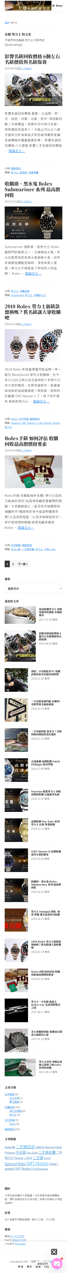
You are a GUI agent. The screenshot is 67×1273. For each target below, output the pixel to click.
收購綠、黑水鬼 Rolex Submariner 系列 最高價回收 (32, 189)
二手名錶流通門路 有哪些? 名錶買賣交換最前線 (45, 702)
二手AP (28, 1158)
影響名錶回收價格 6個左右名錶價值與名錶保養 (32, 59)
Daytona (49, 1147)
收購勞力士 (40, 295)
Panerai (18, 1158)
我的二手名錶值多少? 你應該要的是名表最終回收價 (45, 672)
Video (14, 419)
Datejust (15, 423)
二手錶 (38, 1157)
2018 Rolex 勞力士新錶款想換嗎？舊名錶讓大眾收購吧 (33, 312)
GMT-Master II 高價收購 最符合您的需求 (46, 853)
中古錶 (21, 1152)
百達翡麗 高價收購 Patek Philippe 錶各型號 (45, 763)
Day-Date (32, 1152)
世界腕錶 (16, 545)
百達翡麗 (33, 172)
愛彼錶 (23, 172)
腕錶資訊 (16, 168)
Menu (59, 5)
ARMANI (9, 1169)
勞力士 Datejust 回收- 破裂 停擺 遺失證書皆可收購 (45, 913)
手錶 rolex (49, 549)
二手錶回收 (25, 1146)
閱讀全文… (17, 150)
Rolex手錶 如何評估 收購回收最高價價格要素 (31, 441)
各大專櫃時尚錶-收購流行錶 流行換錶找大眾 (46, 1033)
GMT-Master (45, 423)
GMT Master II (29, 423)
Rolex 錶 (15, 549)
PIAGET (53, 1164)
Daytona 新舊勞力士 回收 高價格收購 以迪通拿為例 (46, 793)
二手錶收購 (28, 549)
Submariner (17, 295)
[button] (54, 1252)
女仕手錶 (14, 1098)
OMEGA (40, 1147)
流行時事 (24, 419)
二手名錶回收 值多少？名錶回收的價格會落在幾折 (46, 733)
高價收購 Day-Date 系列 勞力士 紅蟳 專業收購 (45, 823)
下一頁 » (22, 563)
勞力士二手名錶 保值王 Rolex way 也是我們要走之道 (45, 1004)
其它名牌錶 (15, 1111)
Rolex (56, 423)
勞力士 (14, 172)
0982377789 (19, 1240)
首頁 (7, 22)
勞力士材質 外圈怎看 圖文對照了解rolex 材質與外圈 (50, 1065)
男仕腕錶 (14, 1102)
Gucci (47, 1158)
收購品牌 (25, 291)
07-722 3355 (17, 1236)
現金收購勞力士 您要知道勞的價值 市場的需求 (50, 612)
